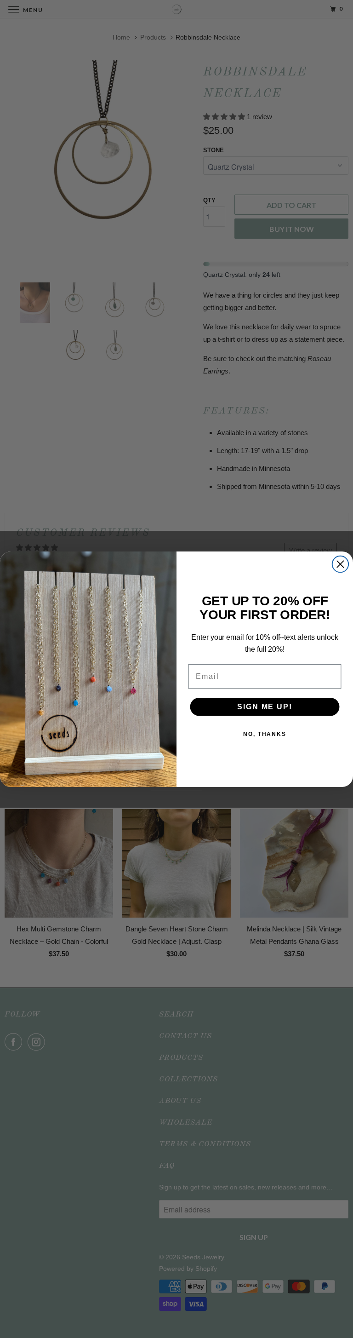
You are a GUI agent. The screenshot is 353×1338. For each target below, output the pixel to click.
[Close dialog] (340, 564)
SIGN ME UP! (264, 707)
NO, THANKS (264, 734)
